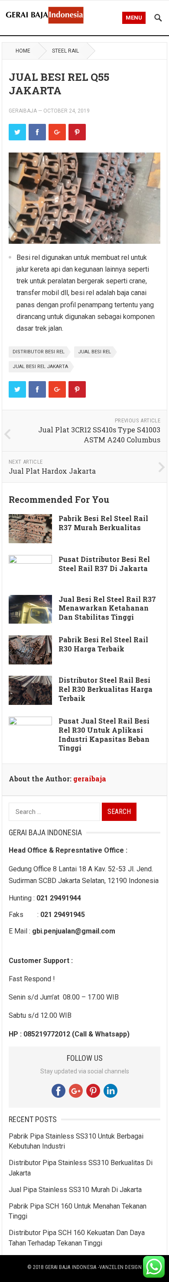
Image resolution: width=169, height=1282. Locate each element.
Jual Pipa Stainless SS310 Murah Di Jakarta (75, 1190)
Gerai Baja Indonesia (71, 1267)
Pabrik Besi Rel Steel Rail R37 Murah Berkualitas (103, 523)
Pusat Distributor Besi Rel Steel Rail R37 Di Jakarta (104, 564)
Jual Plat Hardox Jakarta (52, 470)
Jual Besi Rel (94, 352)
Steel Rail (65, 51)
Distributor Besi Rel (39, 352)
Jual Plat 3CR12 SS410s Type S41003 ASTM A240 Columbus (99, 434)
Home (23, 51)
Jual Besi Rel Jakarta (40, 366)
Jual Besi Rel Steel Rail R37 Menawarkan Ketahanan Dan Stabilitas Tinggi (107, 608)
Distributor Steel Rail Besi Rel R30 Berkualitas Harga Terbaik (105, 689)
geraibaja (23, 111)
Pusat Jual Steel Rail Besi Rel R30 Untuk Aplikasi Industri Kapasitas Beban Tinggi (104, 734)
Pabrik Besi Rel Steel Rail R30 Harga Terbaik (103, 644)
